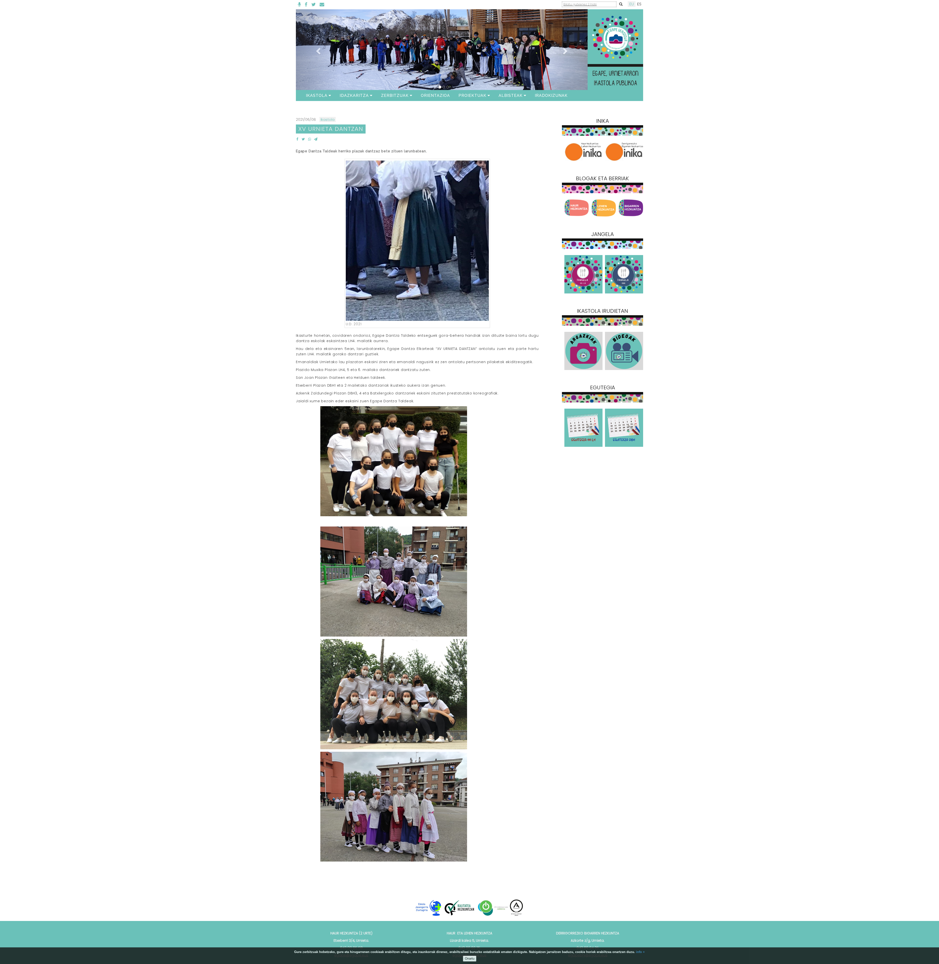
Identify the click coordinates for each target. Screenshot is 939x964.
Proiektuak (472, 95)
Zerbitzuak (395, 95)
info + (640, 952)
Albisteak (511, 95)
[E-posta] (322, 4)
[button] (318, 49)
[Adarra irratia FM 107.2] (299, 4)
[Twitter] (313, 4)
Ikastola (316, 95)
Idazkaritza (354, 95)
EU (631, 4)
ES (639, 4)
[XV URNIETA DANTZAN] (297, 139)
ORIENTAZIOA (435, 95)
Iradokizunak (551, 95)
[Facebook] (306, 4)
